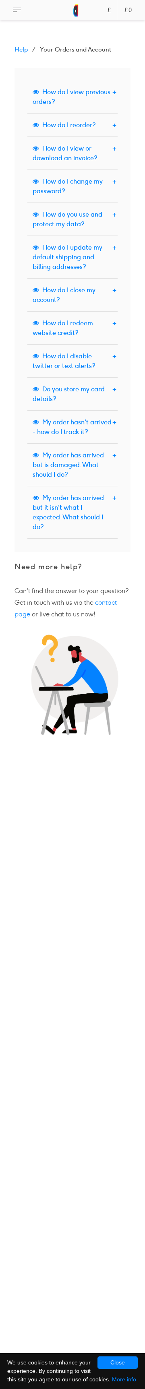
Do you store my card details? (69, 394)
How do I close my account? (64, 295)
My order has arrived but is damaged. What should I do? (68, 464)
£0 (128, 10)
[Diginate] (76, 14)
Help (21, 49)
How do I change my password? (68, 186)
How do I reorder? (67, 125)
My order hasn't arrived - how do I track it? (72, 427)
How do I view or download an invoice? (65, 153)
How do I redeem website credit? (63, 328)
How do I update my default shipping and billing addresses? (67, 257)
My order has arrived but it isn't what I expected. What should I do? (68, 512)
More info (124, 1379)
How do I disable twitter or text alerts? (64, 361)
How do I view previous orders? (71, 96)
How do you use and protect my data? (67, 219)
